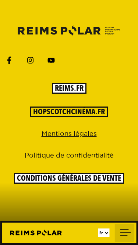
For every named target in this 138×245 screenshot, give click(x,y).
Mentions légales (69, 133)
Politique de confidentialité (69, 155)
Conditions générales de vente (69, 178)
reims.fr (69, 88)
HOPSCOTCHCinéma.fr (69, 112)
